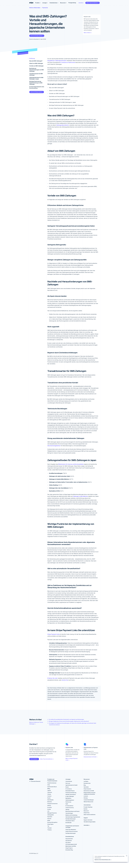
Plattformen (68, 802)
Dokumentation (69, 838)
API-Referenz (69, 840)
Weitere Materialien (34, 7)
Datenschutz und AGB (89, 790)
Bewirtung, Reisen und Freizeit (72, 811)
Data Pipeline (50, 799)
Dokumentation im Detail (90, 756)
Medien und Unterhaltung (71, 815)
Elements (49, 801)
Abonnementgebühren (54, 445)
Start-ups (68, 783)
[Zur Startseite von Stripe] (30, 779)
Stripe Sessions (87, 788)
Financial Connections (52, 803)
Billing (48, 788)
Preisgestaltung (72, 2)
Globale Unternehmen (71, 794)
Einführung (32, 58)
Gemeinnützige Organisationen (73, 817)
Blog (85, 785)
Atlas (48, 784)
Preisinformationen (51, 783)
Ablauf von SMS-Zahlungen (36, 63)
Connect (49, 796)
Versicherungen (69, 813)
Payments (45, 7)
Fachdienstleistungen (71, 818)
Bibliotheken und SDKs (71, 846)
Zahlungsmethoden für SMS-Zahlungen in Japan (36, 78)
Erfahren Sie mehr (52, 678)
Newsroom (86, 810)
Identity (49, 805)
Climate (49, 794)
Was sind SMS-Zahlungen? (35, 61)
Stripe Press (86, 812)
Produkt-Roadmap (88, 807)
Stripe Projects (69, 848)
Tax (48, 826)
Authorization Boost (52, 786)
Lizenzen (86, 796)
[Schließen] (126, 856)
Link (48, 811)
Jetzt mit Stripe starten (36, 35)
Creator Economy (70, 807)
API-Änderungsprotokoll (71, 844)
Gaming (67, 809)
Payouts (49, 818)
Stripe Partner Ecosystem (72, 831)
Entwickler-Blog (69, 850)
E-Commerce (69, 788)
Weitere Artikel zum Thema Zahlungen (36, 723)
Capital (49, 790)
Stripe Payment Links (53, 634)
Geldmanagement (70, 800)
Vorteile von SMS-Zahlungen (36, 66)
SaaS (67, 803)
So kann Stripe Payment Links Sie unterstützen (36, 87)
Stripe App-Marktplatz (71, 829)
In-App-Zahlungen (70, 796)
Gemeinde (86, 787)
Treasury (49, 829)
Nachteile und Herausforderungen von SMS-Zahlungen (36, 70)
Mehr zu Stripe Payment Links (72, 759)
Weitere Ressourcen (88, 801)
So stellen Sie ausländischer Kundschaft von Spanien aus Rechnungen (66, 719)
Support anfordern (88, 820)
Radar (48, 820)
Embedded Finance (70, 790)
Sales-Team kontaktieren (92, 2)
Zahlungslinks (50, 814)
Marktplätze (68, 798)
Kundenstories (87, 783)
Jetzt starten (33, 759)
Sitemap (86, 798)
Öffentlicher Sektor (70, 820)
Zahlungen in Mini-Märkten (80, 496)
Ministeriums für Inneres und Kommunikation (71, 464)
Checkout (49, 792)
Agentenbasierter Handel (71, 785)
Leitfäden (86, 781)
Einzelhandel (68, 822)
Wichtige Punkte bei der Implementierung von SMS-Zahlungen (36, 83)
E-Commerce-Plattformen (67, 62)
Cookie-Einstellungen (89, 799)
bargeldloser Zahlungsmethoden (56, 60)
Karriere (85, 809)
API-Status (68, 842)
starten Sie (65, 680)
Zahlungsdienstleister (62, 125)
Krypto (49, 798)
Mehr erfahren (87, 32)
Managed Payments (52, 813)
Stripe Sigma (50, 824)
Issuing (49, 809)
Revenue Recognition (52, 822)
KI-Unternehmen (69, 805)
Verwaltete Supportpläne (89, 821)
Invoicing (49, 807)
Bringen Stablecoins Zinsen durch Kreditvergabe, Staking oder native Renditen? (69, 721)
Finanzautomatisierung (71, 792)
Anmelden (81, 2)
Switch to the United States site (102, 859)
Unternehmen (69, 781)
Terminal (49, 828)
